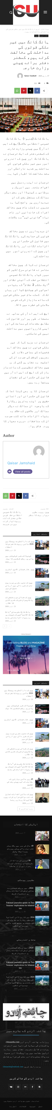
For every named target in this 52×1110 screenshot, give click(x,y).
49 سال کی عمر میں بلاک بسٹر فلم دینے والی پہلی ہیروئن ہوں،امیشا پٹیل (20, 849)
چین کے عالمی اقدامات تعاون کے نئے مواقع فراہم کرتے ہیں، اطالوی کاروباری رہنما (18, 797)
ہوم (47, 29)
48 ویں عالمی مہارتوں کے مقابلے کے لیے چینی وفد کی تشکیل (20, 782)
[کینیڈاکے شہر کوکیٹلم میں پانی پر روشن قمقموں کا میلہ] (42, 559)
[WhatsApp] (17, 91)
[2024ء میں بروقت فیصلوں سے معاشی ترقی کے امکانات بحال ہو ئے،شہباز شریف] (42, 891)
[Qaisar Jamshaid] (20, 76)
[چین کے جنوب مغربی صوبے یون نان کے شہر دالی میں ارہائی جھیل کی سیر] (42, 586)
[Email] (9, 471)
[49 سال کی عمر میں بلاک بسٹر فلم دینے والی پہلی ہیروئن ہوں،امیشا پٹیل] (42, 849)
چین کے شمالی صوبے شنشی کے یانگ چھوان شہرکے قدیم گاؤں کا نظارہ (19, 600)
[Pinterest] (24, 91)
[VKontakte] (11, 1087)
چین (36, 35)
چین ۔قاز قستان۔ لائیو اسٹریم (19, 569)
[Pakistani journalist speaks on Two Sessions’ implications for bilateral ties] (42, 906)
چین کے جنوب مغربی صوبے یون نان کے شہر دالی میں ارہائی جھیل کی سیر (18, 585)
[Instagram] (18, 1087)
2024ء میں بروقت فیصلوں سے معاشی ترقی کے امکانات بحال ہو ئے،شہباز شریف (20, 891)
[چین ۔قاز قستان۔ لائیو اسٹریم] (42, 573)
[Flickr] (25, 1087)
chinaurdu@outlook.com (13, 1067)
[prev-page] (9, 626)
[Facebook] (37, 91)
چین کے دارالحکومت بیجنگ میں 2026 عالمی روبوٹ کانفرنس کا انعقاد (19, 544)
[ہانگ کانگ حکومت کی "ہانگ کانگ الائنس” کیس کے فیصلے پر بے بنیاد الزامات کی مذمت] (42, 615)
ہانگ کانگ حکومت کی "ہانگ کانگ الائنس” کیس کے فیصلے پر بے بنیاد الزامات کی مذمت (19, 615)
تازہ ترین (40, 29)
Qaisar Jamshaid (30, 76)
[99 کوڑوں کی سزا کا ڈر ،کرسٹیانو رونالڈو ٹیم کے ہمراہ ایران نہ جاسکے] (42, 864)
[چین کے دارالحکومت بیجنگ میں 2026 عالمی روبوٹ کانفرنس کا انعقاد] (42, 545)
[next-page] (4, 626)
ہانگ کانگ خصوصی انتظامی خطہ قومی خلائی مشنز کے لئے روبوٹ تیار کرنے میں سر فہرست (12, 518)
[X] (30, 91)
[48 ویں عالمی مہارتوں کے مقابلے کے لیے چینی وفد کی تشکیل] (42, 782)
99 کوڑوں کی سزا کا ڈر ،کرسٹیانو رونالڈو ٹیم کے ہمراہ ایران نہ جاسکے (20, 863)
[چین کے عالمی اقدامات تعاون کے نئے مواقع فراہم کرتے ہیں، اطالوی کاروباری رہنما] (42, 798)
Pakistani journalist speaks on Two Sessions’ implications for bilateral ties (20, 905)
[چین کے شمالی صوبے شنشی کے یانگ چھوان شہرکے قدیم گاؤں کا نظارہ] (42, 601)
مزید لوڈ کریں (27, 809)
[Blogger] (39, 1087)
